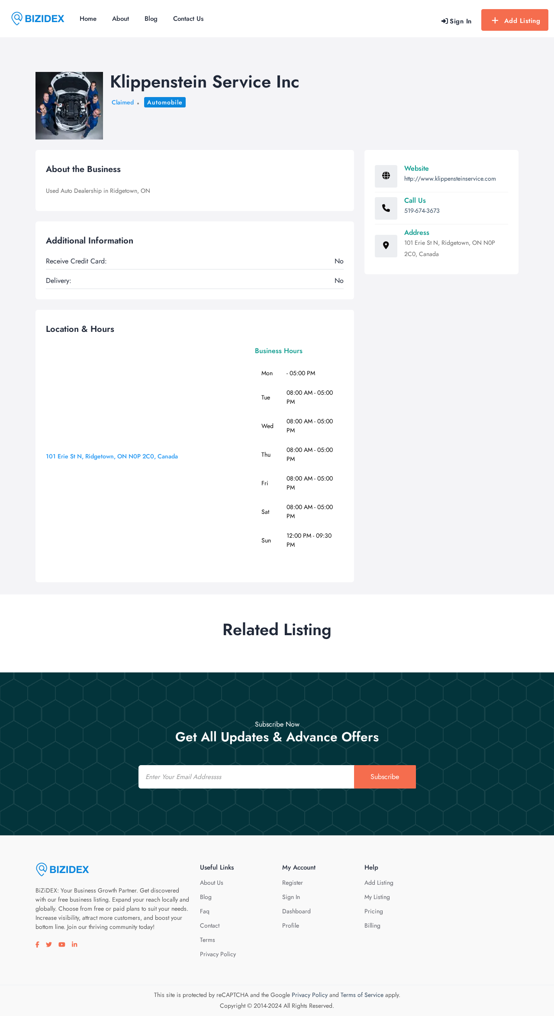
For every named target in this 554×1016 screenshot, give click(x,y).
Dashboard (296, 911)
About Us (211, 882)
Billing (372, 925)
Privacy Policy (218, 954)
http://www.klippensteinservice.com (450, 178)
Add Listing (522, 21)
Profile (290, 925)
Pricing (373, 911)
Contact (209, 925)
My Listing (377, 897)
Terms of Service (362, 994)
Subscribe (384, 777)
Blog (151, 18)
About (120, 18)
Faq (204, 911)
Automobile (165, 102)
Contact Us (188, 18)
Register (292, 882)
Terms (207, 939)
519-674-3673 (422, 210)
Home (88, 18)
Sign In (291, 897)
